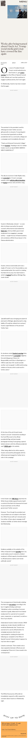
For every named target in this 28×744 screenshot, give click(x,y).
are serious (12, 604)
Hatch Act (4, 231)
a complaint (17, 355)
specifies (18, 551)
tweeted (7, 145)
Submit (23, 733)
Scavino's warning (18, 353)
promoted (7, 178)
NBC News (15, 498)
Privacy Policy (4, 736)
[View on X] (14, 163)
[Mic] (3, 3)
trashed (8, 275)
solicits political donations (17, 180)
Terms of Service (22, 735)
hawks (5, 182)
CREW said (7, 446)
